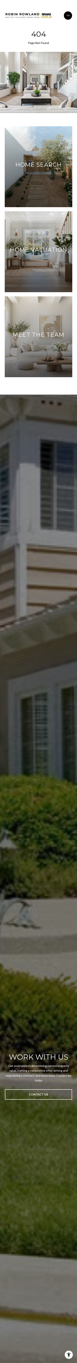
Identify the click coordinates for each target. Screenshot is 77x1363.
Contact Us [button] (38, 1094)
